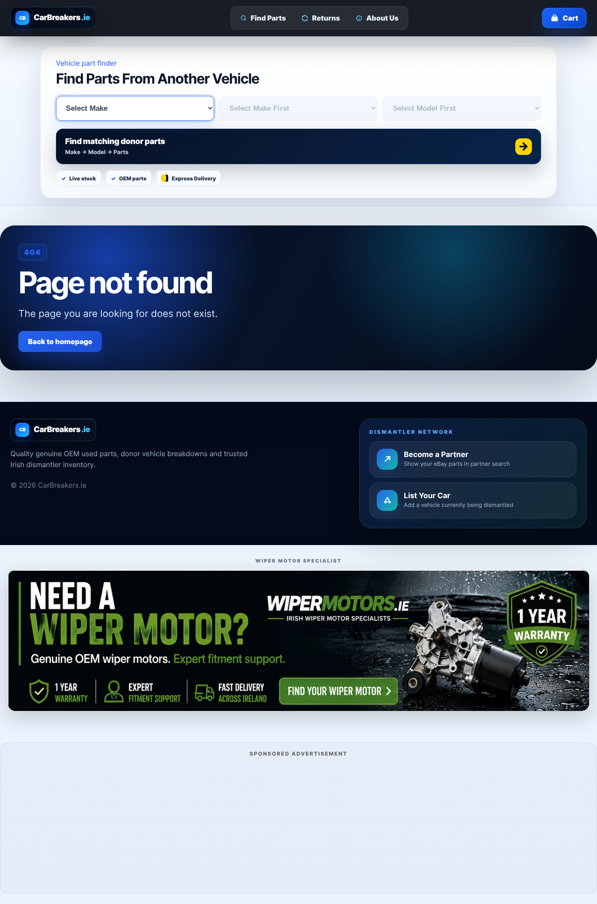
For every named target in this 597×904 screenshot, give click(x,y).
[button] (298, 146)
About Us (382, 18)
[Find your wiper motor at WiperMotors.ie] (298, 640)
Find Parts (268, 18)
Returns (326, 18)
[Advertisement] (298, 824)
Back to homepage (60, 341)
